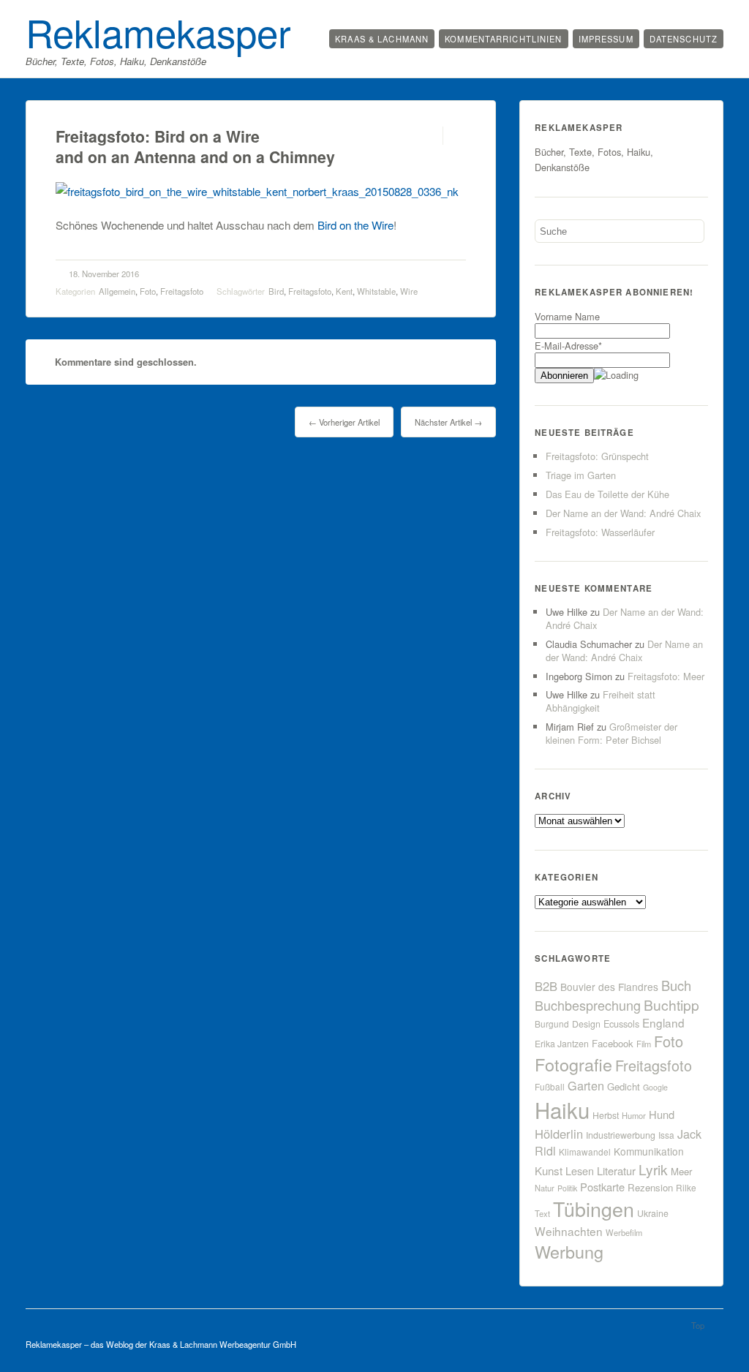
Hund (661, 1114)
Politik (567, 1188)
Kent (344, 291)
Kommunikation (649, 1151)
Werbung (569, 1251)
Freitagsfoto (181, 291)
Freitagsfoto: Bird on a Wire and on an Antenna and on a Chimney (195, 146)
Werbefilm (624, 1232)
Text (542, 1213)
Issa (666, 1134)
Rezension (650, 1187)
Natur (544, 1188)
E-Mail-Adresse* (568, 346)
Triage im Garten (581, 475)
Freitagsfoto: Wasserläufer (600, 532)
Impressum (606, 39)
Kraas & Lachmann (382, 39)
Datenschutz (684, 39)
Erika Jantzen (562, 1043)
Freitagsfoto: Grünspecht (597, 456)
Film (643, 1043)
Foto (148, 291)
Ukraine (653, 1213)
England (663, 1022)
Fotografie (573, 1064)
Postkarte (602, 1186)
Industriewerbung (620, 1135)
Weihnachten (569, 1231)
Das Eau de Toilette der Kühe (607, 494)
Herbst (605, 1115)
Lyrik (653, 1169)
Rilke (686, 1187)
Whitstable (376, 291)
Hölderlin (559, 1133)
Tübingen (593, 1208)
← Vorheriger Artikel (344, 422)
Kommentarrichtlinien (503, 39)
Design (586, 1023)
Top (697, 1325)
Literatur (616, 1170)
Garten (586, 1085)
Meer (681, 1171)
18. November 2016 (104, 273)
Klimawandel (585, 1151)
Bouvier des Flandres (609, 986)
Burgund (552, 1023)
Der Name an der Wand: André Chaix (623, 513)
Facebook (612, 1043)
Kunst (548, 1170)
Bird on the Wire (355, 225)
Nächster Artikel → (448, 422)
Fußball (550, 1086)
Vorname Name (567, 316)
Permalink (429, 136)
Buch (676, 985)
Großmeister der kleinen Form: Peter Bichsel (611, 733)
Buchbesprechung (588, 1004)
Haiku (562, 1109)
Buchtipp (671, 1004)
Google (655, 1087)
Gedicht (623, 1086)
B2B (546, 986)
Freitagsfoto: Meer (666, 676)
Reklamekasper (158, 31)
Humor (634, 1115)
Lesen (579, 1170)
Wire (409, 291)
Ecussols (621, 1023)
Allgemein (117, 291)
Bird (276, 291)
